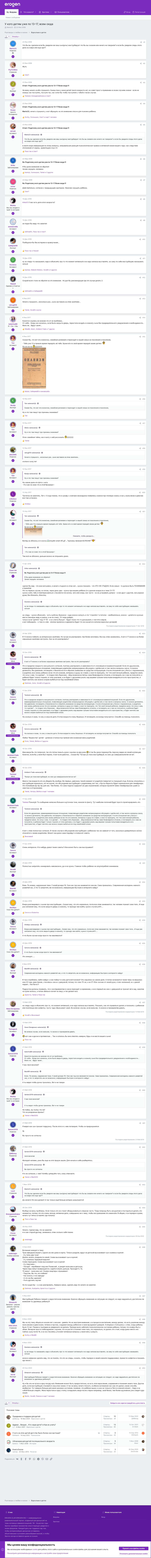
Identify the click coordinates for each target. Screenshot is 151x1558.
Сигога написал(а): (31, 657)
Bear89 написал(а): (31, 969)
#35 (143, 943)
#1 (144, 42)
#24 (143, 653)
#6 (144, 159)
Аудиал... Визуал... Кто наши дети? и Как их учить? (34, 1425)
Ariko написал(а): (30, 568)
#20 (143, 492)
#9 (144, 220)
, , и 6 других (37, 683)
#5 (144, 125)
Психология (35, 1435)
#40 (143, 1090)
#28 (143, 768)
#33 (143, 901)
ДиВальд (16, 1419)
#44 (143, 1208)
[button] (35, 12)
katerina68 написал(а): (32, 1052)
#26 (143, 724)
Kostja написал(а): (31, 474)
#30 (143, 844)
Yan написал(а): (30, 403)
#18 (144, 448)
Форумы (56, 1517)
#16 (144, 399)
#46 (143, 1247)
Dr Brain (135, 1427)
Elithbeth (16, 1435)
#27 (143, 749)
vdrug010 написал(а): (32, 453)
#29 (143, 799)
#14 (144, 318)
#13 (144, 299)
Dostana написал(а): (32, 602)
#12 (144, 277)
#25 (143, 691)
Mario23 (10, 27)
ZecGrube (134, 1451)
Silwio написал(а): (31, 428)
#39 (143, 1047)
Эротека (56, 1521)
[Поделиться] (141, 42)
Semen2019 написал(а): (33, 1094)
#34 (143, 920)
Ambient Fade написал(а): (34, 772)
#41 (144, 1123)
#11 (144, 258)
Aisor (136, 1443)
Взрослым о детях (38, 1419)
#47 (143, 1296)
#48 (143, 1319)
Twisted (25, 802)
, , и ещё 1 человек (41, 117)
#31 (144, 863)
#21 (144, 511)
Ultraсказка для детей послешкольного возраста (34, 1441)
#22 (143, 564)
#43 (143, 1185)
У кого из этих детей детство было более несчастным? (36, 1433)
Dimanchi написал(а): (32, 1373)
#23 (143, 633)
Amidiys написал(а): (31, 925)
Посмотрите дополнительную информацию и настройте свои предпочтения (37, 1553)
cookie (34, 1549)
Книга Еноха (18, 1449)
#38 (143, 1023)
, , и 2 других (36, 741)
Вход (103, 1517)
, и (38, 96)
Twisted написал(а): (31, 695)
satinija (15, 1452)
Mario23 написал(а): (32, 135)
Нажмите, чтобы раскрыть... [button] (84, 536)
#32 (143, 882)
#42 (143, 1147)
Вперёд (15, 36)
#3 (144, 82)
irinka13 (25, 202)
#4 (144, 103)
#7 (144, 180)
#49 (143, 1343)
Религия (33, 1452)
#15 (144, 337)
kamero (15, 1443)
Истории (33, 1443)
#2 (144, 63)
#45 (143, 1227)
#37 (143, 1002)
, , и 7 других (40, 329)
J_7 (14, 1427)
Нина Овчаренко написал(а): (35, 1027)
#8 (144, 199)
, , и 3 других (39, 172)
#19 (144, 469)
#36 (143, 964)
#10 (144, 239)
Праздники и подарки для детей (26, 1416)
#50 (143, 1368)
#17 (144, 423)
